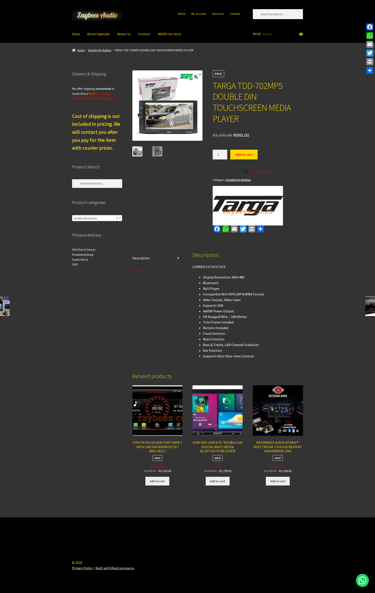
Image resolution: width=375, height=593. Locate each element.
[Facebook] (369, 27)
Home (182, 14)
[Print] (369, 61)
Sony (217, 466)
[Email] (369, 44)
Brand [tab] (136, 270)
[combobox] (97, 218)
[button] (195, 76)
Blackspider (157, 466)
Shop (76, 34)
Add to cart (244, 154)
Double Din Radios (99, 50)
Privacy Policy (82, 568)
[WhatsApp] (369, 35)
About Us (218, 14)
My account (198, 14)
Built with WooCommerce (114, 568)
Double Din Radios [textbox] (96, 218)
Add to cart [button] (157, 481)
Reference (278, 466)
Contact (235, 14)
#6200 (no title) (169, 34)
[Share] (369, 70)
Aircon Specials (98, 34)
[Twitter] (369, 53)
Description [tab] (141, 258)
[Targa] (248, 205)
